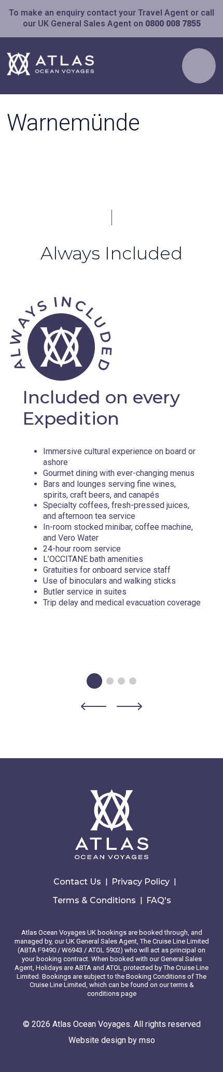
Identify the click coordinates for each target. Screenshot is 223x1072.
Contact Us (77, 882)
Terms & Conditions (94, 900)
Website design (97, 1040)
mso (147, 1040)
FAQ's (158, 900)
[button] (93, 708)
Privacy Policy (141, 882)
